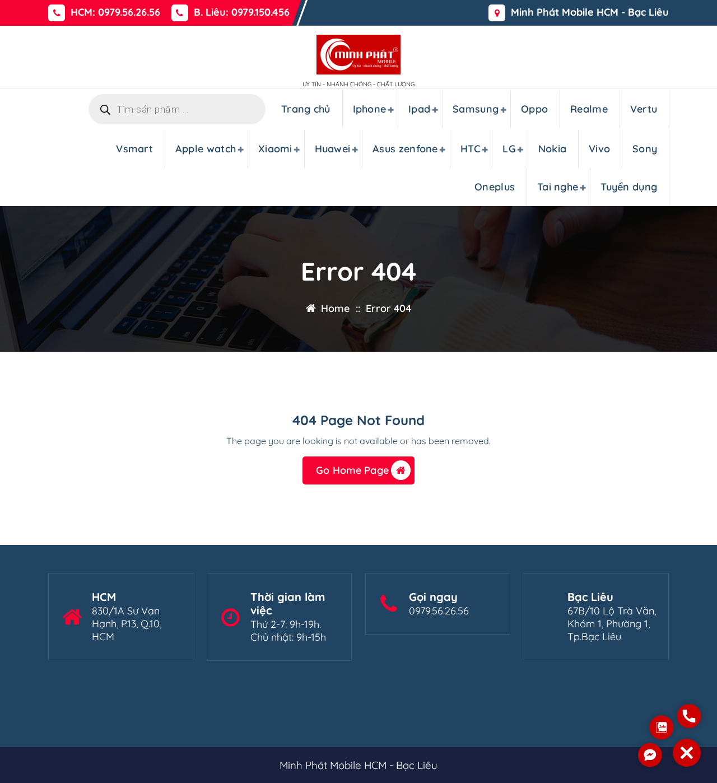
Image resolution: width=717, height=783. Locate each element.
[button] (687, 753)
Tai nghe (557, 186)
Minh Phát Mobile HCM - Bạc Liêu (590, 12)
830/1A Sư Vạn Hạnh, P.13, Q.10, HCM (126, 623)
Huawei (333, 148)
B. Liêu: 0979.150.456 (242, 12)
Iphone (370, 108)
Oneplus (494, 186)
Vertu (644, 108)
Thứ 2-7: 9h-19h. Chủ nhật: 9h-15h (288, 631)
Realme (589, 108)
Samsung (476, 108)
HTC (470, 148)
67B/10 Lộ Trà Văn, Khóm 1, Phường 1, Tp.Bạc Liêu (611, 623)
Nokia (552, 148)
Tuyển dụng (628, 186)
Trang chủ (305, 108)
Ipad (419, 108)
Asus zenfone (405, 148)
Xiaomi (275, 148)
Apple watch (205, 148)
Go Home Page (352, 470)
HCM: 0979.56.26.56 (115, 12)
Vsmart (134, 148)
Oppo (534, 108)
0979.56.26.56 (439, 610)
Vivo (599, 148)
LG (509, 148)
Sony (644, 148)
